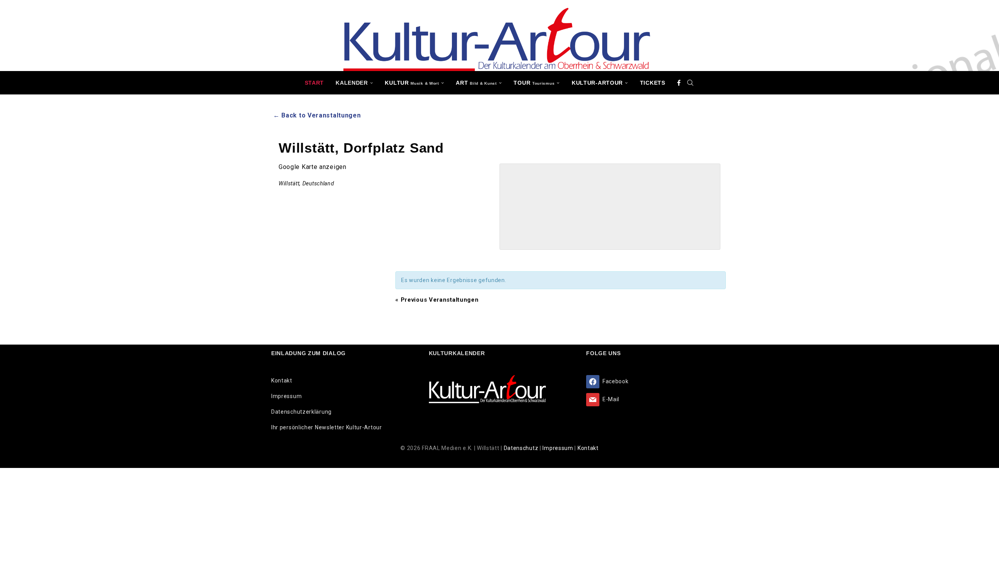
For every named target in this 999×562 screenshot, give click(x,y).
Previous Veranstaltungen (436, 299)
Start (314, 83)
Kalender (352, 83)
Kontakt (281, 380)
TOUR (534, 83)
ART (476, 83)
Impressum (286, 396)
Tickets (652, 83)
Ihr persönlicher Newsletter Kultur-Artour (326, 427)
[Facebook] (679, 82)
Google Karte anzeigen (313, 167)
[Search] (690, 82)
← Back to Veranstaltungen (317, 115)
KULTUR (412, 83)
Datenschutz (522, 448)
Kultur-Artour (597, 83)
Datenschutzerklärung (301, 412)
